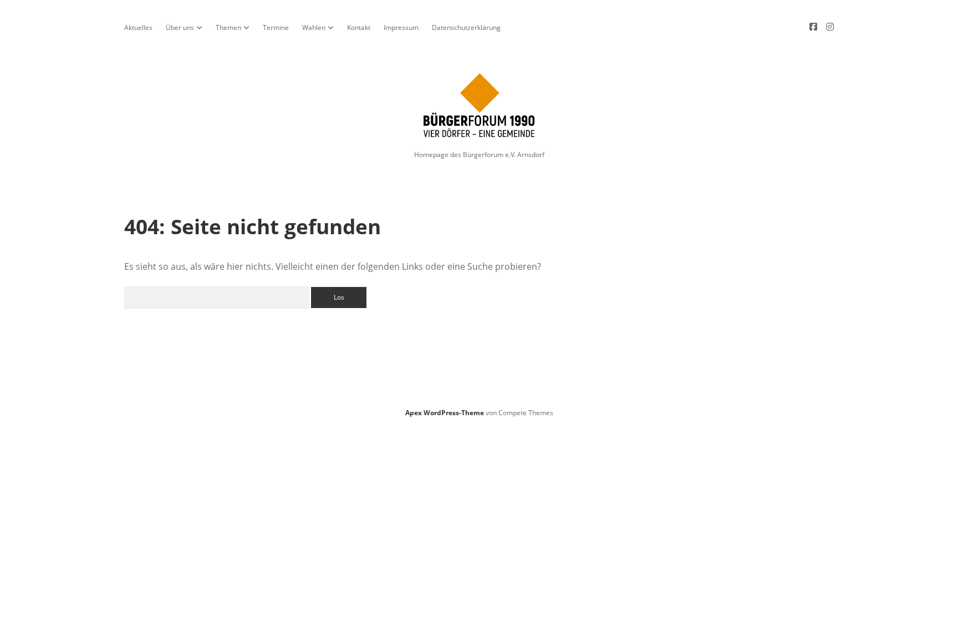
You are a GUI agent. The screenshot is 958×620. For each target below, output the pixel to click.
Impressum (401, 27)
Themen (228, 27)
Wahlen (313, 27)
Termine (276, 27)
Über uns (180, 27)
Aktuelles (138, 27)
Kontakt (358, 27)
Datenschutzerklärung (466, 27)
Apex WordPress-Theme (444, 412)
